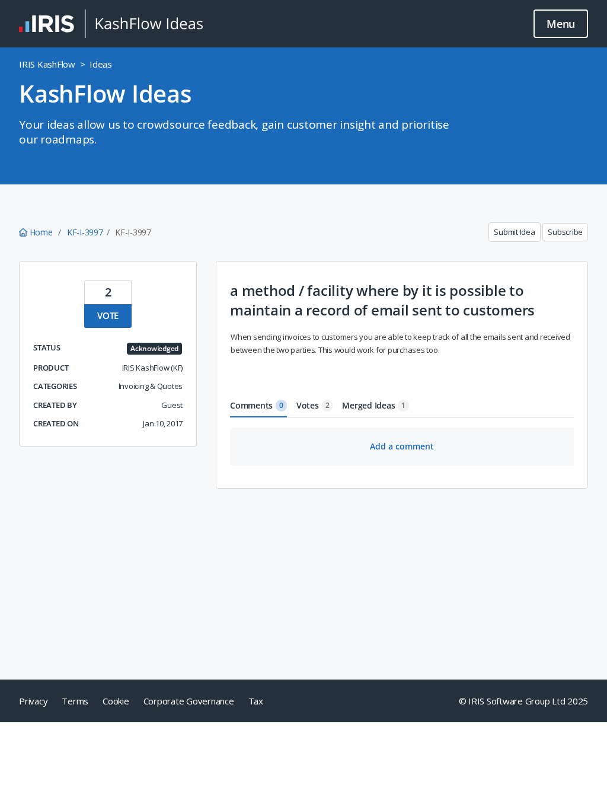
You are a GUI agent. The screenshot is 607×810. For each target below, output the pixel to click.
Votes (313, 405)
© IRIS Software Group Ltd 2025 (524, 701)
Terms (75, 701)
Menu (561, 24)
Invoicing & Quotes (151, 386)
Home (41, 232)
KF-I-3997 (85, 232)
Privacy (33, 701)
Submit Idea (514, 232)
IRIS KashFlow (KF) (152, 367)
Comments (256, 405)
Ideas (101, 64)
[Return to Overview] (111, 23)
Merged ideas (373, 405)
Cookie (116, 701)
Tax (255, 701)
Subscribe (565, 232)
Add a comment (402, 446)
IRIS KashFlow (47, 64)
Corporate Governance (188, 701)
